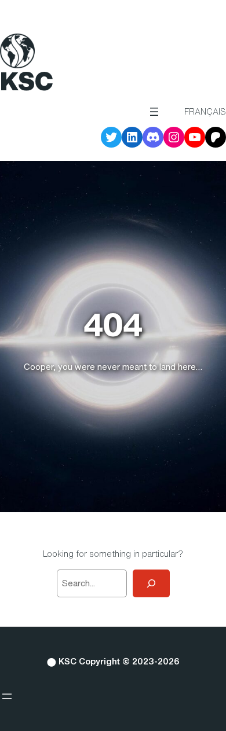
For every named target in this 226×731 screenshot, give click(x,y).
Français (205, 111)
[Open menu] (154, 112)
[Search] (151, 583)
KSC (26, 81)
